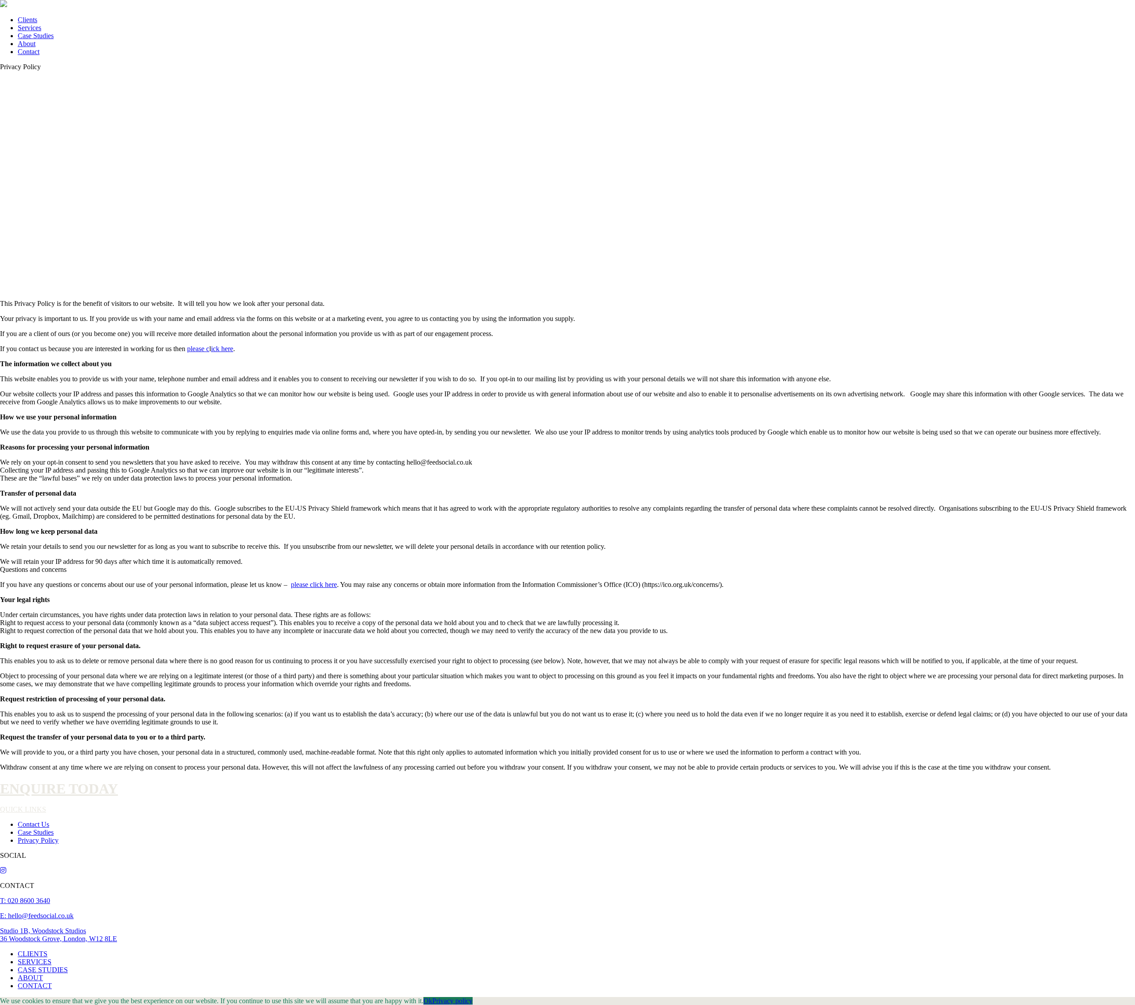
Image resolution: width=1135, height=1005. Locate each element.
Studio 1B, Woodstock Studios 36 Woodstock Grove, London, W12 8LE (58, 934)
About (26, 43)
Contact (28, 51)
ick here (222, 348)
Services (29, 27)
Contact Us (33, 824)
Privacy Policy (38, 840)
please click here (314, 584)
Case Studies (36, 35)
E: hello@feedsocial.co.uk (37, 915)
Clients (27, 19)
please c (198, 348)
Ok (427, 1001)
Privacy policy (452, 1001)
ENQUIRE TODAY (59, 789)
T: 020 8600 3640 (25, 900)
